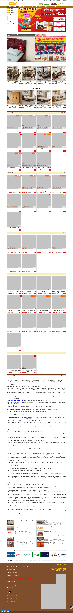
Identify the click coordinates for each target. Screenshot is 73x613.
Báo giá (54, 0)
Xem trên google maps (15, 575)
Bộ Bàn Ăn (51, 6)
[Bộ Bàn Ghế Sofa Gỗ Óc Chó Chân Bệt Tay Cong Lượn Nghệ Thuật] (14, 73)
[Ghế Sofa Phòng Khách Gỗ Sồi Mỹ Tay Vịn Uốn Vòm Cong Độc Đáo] (14, 97)
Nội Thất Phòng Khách (12, 10)
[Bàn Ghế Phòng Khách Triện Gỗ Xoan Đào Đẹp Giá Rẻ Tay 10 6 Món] (59, 207)
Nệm (48, 6)
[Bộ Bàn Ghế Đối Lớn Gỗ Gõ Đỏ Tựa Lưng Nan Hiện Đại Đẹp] (44, 188)
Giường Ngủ (20, 6)
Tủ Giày (43, 6)
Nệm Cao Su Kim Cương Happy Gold (58, 310)
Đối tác (57, 0)
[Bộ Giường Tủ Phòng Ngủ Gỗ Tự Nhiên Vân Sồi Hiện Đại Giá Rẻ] (29, 73)
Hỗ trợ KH (64, 0)
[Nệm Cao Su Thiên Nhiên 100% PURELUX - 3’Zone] (44, 290)
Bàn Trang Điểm (34, 6)
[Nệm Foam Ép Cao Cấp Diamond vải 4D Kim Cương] (14, 327)
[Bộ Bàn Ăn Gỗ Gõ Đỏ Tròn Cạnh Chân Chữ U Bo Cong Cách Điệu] (59, 248)
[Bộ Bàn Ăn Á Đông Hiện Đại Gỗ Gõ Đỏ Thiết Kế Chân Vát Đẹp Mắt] (44, 248)
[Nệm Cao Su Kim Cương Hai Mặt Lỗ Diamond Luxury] (29, 327)
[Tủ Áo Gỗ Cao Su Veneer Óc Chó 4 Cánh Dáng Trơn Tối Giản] (29, 147)
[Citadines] (37, 554)
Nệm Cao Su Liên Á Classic (44, 310)
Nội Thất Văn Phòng (12, 19)
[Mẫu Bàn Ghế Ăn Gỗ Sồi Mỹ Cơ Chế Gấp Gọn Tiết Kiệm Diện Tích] (29, 248)
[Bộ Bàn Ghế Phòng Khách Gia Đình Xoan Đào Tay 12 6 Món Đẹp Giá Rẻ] (44, 207)
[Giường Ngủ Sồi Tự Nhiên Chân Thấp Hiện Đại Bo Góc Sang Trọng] (59, 147)
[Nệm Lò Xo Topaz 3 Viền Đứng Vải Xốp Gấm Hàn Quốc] (44, 327)
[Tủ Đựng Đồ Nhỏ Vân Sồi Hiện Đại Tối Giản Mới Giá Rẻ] (14, 128)
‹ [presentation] (19, 18)
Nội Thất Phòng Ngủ (12, 8)
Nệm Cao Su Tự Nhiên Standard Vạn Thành (29, 310)
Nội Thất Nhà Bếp (11, 12)
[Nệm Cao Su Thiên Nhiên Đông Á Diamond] (14, 290)
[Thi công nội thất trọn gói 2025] (42, 20)
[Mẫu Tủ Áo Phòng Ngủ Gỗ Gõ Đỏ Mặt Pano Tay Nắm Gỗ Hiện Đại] (29, 97)
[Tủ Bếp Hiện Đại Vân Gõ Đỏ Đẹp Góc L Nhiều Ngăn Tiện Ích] (29, 267)
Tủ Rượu (39, 6)
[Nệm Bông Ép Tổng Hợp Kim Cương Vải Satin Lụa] (59, 290)
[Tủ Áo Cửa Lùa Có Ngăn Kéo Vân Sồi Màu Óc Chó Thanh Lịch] (14, 147)
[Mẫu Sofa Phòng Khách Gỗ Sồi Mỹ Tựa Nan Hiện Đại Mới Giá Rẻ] (44, 97)
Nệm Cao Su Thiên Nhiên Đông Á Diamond (14, 291)
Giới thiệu (47, 0)
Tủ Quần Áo (25, 6)
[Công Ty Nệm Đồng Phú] (11, 554)
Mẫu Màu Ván (50, 0)
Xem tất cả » (63, 112)
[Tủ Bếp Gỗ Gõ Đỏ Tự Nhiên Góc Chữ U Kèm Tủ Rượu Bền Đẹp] (14, 267)
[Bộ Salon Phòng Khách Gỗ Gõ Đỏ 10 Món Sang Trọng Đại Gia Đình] (59, 73)
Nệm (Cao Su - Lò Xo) (12, 14)
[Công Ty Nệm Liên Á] (19, 554)
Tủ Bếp (60, 6)
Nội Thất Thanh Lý (11, 23)
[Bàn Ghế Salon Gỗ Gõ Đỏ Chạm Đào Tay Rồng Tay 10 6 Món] (14, 226)
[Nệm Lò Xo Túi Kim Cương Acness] (59, 327)
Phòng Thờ (56, 6)
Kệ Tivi (46, 6)
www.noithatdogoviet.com (13, 572)
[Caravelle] (45, 554)
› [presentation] (64, 18)
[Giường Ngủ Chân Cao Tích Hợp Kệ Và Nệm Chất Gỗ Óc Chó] (44, 73)
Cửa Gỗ (10, 21)
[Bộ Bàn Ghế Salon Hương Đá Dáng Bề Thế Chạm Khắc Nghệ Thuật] (14, 188)
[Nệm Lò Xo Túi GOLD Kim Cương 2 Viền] (14, 346)
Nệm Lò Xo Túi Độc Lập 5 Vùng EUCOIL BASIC (29, 291)
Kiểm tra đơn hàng (42, 0)
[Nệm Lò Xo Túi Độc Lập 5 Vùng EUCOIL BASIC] (29, 290)
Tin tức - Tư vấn (60, 0)
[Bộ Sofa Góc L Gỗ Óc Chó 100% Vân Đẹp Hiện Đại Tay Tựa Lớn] (59, 97)
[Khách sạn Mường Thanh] (28, 554)
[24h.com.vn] (62, 554)
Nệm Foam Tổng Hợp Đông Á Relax (14, 310)
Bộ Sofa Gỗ (29, 6)
